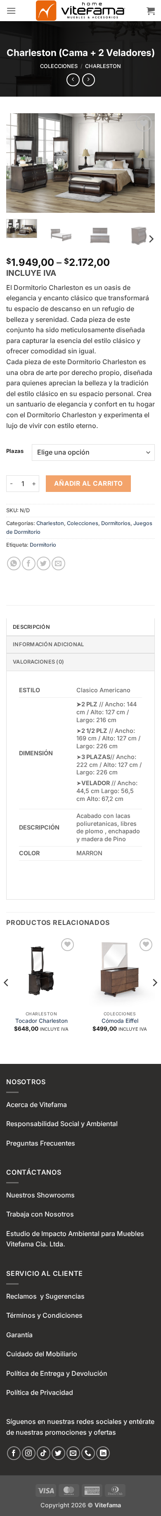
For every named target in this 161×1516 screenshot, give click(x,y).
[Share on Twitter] (43, 563)
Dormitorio (43, 545)
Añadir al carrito (88, 483)
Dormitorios (115, 523)
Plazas (15, 451)
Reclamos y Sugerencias (45, 1296)
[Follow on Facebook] (14, 1453)
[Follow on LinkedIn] (103, 1453)
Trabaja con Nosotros (40, 1214)
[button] (11, 10)
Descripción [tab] (31, 627)
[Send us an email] (73, 1453)
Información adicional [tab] (48, 644)
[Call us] (88, 1453)
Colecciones (59, 66)
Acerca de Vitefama (36, 1104)
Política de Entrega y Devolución (56, 1373)
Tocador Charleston (41, 1020)
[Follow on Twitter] (58, 1453)
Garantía (19, 1335)
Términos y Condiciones (44, 1315)
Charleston (103, 66)
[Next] (141, 163)
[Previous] (19, 163)
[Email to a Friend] (58, 563)
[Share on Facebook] (29, 563)
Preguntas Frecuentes (40, 1143)
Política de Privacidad (39, 1392)
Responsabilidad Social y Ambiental (62, 1123)
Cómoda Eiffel (120, 1020)
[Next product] (72, 79)
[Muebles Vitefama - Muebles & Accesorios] (80, 10)
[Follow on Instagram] (29, 1453)
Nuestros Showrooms (40, 1195)
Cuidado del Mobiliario (41, 1354)
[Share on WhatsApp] (14, 563)
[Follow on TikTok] (43, 1453)
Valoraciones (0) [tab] (38, 662)
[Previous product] (88, 79)
